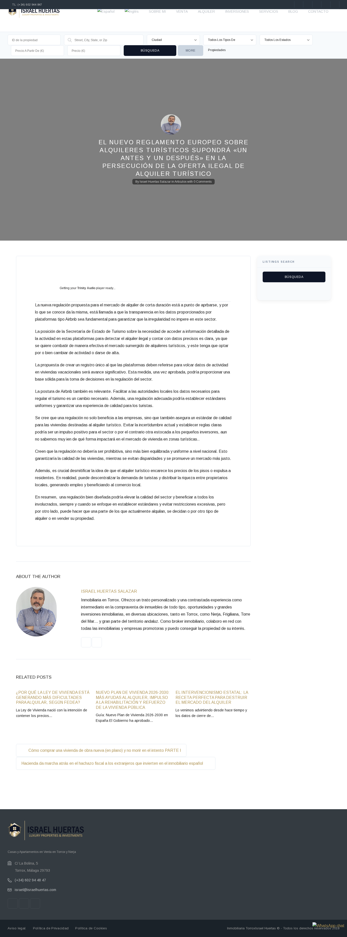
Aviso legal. (17, 928)
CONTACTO (318, 11)
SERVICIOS (268, 11)
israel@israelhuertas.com (35, 890)
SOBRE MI (157, 11)
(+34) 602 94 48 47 (30, 880)
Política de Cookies (91, 928)
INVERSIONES (237, 11)
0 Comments (203, 181)
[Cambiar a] (106, 11)
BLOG (293, 11)
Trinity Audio (86, 288)
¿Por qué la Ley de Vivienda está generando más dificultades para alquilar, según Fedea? (52, 697)
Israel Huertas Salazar (155, 181)
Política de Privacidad (51, 928)
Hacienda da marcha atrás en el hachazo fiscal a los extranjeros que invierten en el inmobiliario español (112, 763)
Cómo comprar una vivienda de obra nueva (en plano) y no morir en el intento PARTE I (104, 750)
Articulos (180, 181)
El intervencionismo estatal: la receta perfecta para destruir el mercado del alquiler (212, 697)
